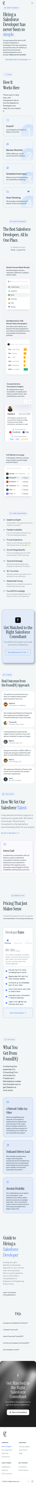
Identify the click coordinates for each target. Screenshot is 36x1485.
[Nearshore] (18, 940)
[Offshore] (28, 940)
